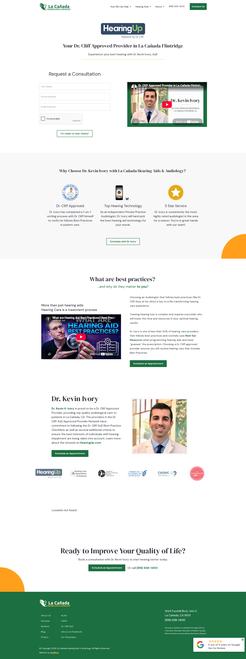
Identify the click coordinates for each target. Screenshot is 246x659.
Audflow (54, 652)
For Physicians (68, 637)
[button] (121, 7)
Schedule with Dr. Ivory (123, 241)
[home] (55, 7)
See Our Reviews (216, 648)
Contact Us (198, 6)
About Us (46, 615)
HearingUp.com (90, 443)
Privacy (45, 637)
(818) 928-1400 (177, 6)
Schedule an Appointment (148, 363)
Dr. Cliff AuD (67, 626)
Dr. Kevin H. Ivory (63, 408)
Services (45, 620)
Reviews (45, 626)
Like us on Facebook (71, 631)
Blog (43, 631)
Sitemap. (114, 648)
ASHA (64, 620)
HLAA (64, 615)
